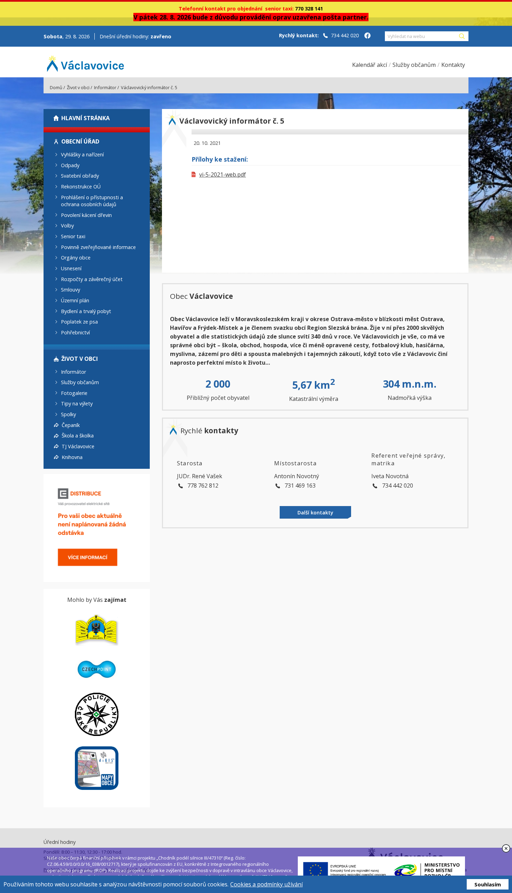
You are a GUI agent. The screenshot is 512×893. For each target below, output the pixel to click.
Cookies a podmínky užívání (266, 884)
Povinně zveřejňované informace (98, 246)
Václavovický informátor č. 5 (149, 87)
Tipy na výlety (77, 403)
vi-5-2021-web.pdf (222, 174)
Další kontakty (315, 512)
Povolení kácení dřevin (86, 214)
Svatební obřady (80, 175)
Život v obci (78, 87)
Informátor (105, 87)
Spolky (68, 414)
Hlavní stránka (85, 118)
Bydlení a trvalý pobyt (86, 311)
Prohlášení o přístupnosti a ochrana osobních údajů (92, 201)
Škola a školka (78, 435)
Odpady (70, 165)
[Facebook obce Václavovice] (367, 36)
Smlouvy (70, 289)
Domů (56, 87)
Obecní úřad (80, 141)
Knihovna (72, 456)
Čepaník (71, 424)
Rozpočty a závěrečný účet (92, 278)
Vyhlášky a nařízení (82, 154)
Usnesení (71, 268)
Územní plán (75, 300)
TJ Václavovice (78, 446)
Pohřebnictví (75, 332)
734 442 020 (345, 35)
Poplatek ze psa (79, 321)
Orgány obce (76, 257)
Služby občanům (80, 382)
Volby (67, 225)
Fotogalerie (74, 392)
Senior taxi (73, 236)
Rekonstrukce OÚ (81, 186)
